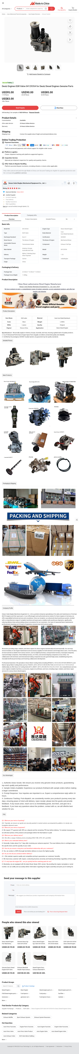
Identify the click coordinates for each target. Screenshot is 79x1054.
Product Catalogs (29, 986)
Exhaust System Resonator (42, 1017)
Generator (5, 997)
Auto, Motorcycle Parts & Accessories (16, 14)
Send (18, 911)
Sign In (5, 206)
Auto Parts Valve (8, 1031)
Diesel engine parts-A (46, 990)
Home (3, 14)
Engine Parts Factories (26, 1027)
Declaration (59, 1046)
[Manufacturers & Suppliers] (39, 3)
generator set (25, 997)
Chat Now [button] (60, 108)
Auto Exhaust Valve (9, 1036)
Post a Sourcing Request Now (57, 912)
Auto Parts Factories (9, 1027)
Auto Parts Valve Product (25, 1031)
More (3, 1039)
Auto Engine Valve (42, 1031)
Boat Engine (24, 990)
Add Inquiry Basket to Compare (39, 74)
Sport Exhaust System (23, 1017)
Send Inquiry (20, 108)
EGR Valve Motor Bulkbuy (26, 1036)
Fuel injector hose (45, 997)
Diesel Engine (6, 990)
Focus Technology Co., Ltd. (27, 1046)
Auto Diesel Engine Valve (59, 1031)
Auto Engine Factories (43, 1027)
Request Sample (34, 112)
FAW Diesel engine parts (9, 993)
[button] (70, 219)
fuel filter (60, 993)
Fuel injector (24, 993)
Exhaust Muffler (8, 1017)
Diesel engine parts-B (64, 990)
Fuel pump (43, 993)
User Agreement (50, 1046)
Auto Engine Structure (34, 14)
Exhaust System (46, 14)
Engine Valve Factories (61, 1027)
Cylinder (60, 997)
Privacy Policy (68, 1046)
